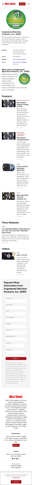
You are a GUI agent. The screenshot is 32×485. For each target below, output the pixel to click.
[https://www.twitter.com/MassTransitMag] (19, 458)
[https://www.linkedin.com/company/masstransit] (17, 458)
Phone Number (10, 317)
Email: (3, 62)
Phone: (4, 56)
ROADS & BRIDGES (16, 467)
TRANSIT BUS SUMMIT (16, 465)
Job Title (9, 330)
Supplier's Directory (23, 100)
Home (18, 164)
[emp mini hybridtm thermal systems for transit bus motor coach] (8, 196)
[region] (16, 478)
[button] (3, 4)
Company (8, 323)
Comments (9, 349)
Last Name (9, 304)
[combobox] (16, 346)
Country (8, 343)
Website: (4, 59)
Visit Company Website (19, 59)
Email (8, 311)
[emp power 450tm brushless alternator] (8, 167)
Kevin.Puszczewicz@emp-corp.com (20, 63)
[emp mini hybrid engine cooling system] (8, 103)
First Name (9, 298)
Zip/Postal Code (10, 336)
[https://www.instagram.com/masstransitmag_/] (14, 458)
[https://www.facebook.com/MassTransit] (12, 458)
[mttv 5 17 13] (8, 256)
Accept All (16, 481)
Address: (4, 50)
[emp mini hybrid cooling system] (8, 136)
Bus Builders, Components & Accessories (21, 134)
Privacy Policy (16, 477)
